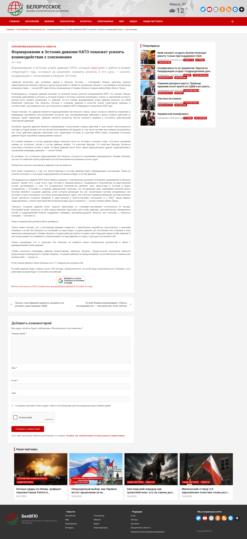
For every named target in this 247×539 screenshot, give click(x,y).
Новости (51, 47)
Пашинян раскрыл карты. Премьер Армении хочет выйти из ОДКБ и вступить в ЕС (184, 85)
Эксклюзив (32, 21)
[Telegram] (235, 9)
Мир (121, 21)
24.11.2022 (16, 62)
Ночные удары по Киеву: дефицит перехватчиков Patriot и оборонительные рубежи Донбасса (39, 492)
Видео (134, 21)
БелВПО (30, 516)
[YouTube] (209, 9)
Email (14, 380)
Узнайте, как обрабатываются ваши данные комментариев (95, 435)
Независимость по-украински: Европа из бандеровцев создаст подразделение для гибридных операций (184, 70)
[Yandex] (242, 9)
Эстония (88, 286)
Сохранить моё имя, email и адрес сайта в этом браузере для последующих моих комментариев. (63, 405)
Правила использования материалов (147, 532)
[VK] (216, 9)
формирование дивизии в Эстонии (67, 286)
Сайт (13, 393)
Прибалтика (44, 286)
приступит (98, 68)
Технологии (67, 21)
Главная (14, 21)
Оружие (200, 60)
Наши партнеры (153, 21)
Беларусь (86, 21)
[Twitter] (203, 9)
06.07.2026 (21, 496)
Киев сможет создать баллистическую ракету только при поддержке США (182, 54)
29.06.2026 (76, 496)
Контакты (135, 524)
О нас (133, 516)
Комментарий (18, 333)
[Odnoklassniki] (222, 9)
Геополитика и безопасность (28, 47)
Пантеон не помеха (169, 98)
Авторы (134, 520)
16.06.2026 (132, 496)
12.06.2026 (187, 496)
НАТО (35, 286)
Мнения (49, 21)
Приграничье (105, 21)
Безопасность (25, 286)
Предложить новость (141, 528)
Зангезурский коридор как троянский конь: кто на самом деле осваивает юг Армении (150, 492)
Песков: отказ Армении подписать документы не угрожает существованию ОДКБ (39, 304)
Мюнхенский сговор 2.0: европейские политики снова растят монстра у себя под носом (206, 492)
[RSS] (229, 9)
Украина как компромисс (173, 113)
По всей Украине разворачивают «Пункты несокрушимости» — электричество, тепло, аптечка (101, 304)
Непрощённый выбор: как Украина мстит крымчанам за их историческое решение (94, 492)
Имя (14, 368)
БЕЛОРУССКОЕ (43, 7)
